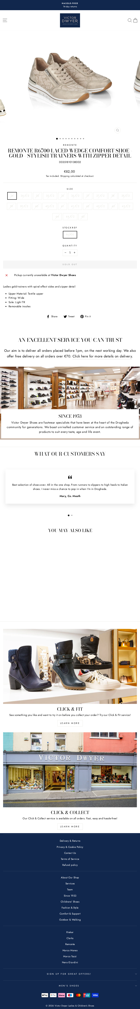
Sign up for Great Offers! (69, 973)
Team (70, 889)
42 (87, 206)
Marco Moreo (70, 950)
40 (36, 206)
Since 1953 (70, 895)
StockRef (70, 227)
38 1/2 (125, 196)
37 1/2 (100, 196)
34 (12, 196)
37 (87, 196)
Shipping (65, 176)
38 (112, 196)
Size (70, 188)
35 (37, 196)
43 (113, 206)
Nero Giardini (70, 962)
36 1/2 (75, 196)
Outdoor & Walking (70, 919)
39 (11, 206)
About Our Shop (70, 877)
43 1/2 (126, 206)
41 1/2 (75, 206)
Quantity (70, 245)
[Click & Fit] (70, 666)
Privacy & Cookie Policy (70, 847)
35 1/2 (50, 196)
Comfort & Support (70, 913)
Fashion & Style (70, 907)
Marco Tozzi (70, 956)
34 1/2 (25, 196)
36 (62, 196)
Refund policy (70, 865)
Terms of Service (70, 859)
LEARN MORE (70, 723)
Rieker (69, 932)
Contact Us (70, 853)
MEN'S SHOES (69, 985)
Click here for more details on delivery (102, 356)
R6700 (70, 235)
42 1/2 (100, 206)
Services (70, 883)
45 (83, 217)
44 (57, 217)
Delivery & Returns (70, 841)
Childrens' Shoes (70, 901)
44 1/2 (70, 217)
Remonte (70, 144)
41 (62, 206)
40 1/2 (49, 206)
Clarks (70, 938)
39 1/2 (24, 206)
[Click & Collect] (70, 769)
